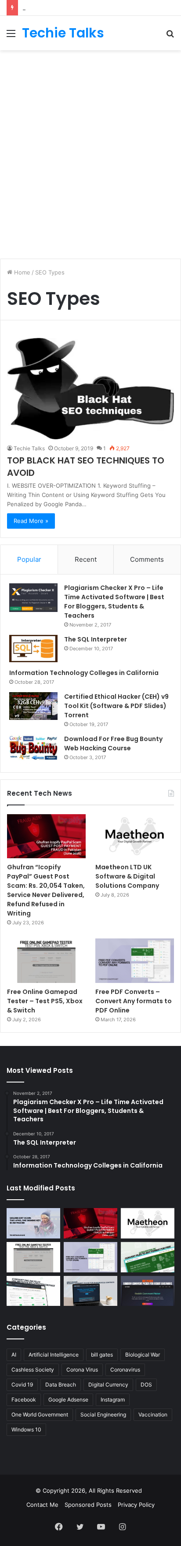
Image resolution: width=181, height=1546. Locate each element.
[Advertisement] (90, 150)
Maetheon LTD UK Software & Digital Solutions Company (127, 876)
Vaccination (152, 1414)
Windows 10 (26, 1429)
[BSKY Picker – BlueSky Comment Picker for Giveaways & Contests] (90, 1291)
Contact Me (42, 1504)
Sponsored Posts (88, 1504)
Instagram (113, 1399)
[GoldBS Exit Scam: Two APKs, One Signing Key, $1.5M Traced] (33, 1223)
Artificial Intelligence (54, 1354)
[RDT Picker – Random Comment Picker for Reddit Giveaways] (147, 1291)
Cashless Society (32, 1369)
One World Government (39, 1414)
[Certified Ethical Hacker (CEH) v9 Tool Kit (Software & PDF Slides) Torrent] (33, 706)
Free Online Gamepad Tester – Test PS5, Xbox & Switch (45, 1001)
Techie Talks (29, 448)
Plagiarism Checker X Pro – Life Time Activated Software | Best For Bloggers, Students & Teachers (114, 601)
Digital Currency (108, 1384)
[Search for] (170, 36)
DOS (146, 1384)
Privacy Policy (136, 1504)
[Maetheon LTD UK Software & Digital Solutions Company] (134, 836)
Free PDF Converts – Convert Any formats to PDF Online (133, 1001)
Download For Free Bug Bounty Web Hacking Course (113, 743)
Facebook (23, 1399)
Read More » (31, 520)
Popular (29, 559)
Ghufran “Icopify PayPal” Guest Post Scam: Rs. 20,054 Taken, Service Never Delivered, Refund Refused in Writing (46, 890)
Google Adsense (68, 1399)
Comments (147, 559)
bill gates (102, 1354)
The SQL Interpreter (95, 639)
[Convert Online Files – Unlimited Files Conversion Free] (33, 1291)
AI (13, 1354)
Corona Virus (82, 1369)
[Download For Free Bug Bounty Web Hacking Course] (33, 749)
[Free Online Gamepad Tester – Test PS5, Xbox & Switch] (46, 960)
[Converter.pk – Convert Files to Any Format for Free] (147, 1257)
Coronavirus (125, 1369)
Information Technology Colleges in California (84, 672)
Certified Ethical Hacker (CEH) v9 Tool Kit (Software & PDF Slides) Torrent (116, 705)
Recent (86, 559)
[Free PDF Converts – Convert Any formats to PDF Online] (134, 960)
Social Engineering (103, 1414)
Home (21, 272)
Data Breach (60, 1384)
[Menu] (11, 36)
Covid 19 (22, 1384)
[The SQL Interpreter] (33, 648)
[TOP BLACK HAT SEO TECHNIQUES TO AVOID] (90, 388)
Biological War (142, 1354)
